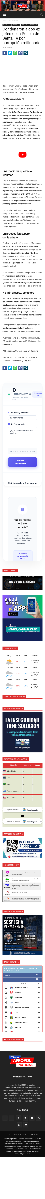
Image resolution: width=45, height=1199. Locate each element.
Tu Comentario (18, 424)
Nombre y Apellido (20, 412)
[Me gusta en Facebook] (20, 53)
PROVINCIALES (33, 25)
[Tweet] (10, 53)
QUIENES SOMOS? (20, 1134)
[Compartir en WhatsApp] (15, 53)
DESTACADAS (13, 21)
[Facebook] (5, 1118)
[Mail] (25, 1118)
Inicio (4, 21)
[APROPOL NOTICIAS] (22, 6)
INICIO (10, 1134)
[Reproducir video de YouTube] (22, 154)
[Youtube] (25, 1124)
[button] (4, 14)
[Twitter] (38, 1118)
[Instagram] (18, 1117)
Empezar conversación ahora (22, 556)
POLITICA (24, 25)
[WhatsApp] (19, 1124)
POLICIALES (16, 25)
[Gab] (11, 1118)
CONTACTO (34, 1134)
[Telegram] (32, 1118)
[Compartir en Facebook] (4, 53)
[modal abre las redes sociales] (26, 53)
